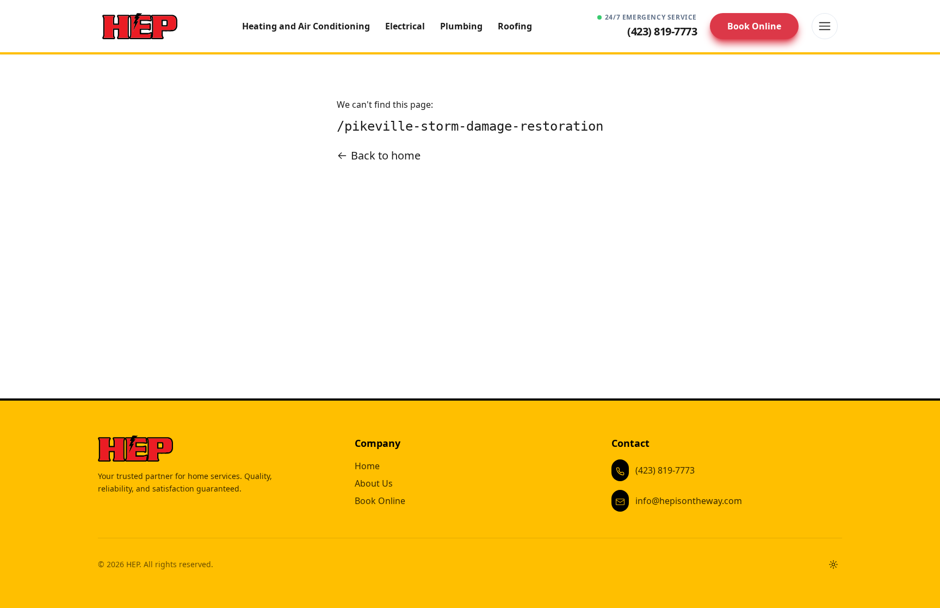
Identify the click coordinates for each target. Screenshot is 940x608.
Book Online (754, 26)
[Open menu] (825, 26)
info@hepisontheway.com (688, 501)
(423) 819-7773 (665, 470)
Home (367, 466)
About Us (374, 483)
